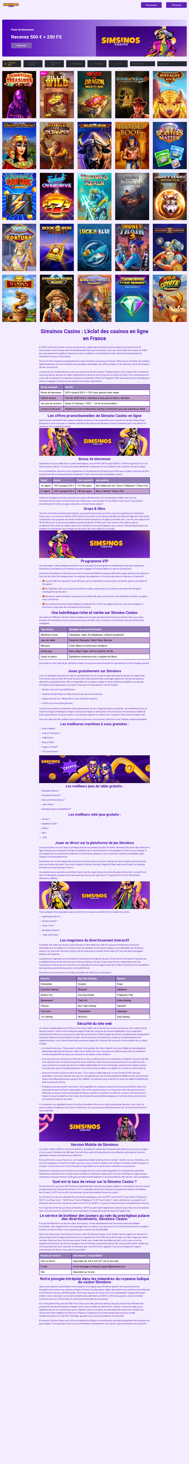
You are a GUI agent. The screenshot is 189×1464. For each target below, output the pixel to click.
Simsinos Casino (108, 423)
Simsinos (91, 361)
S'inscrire (176, 5)
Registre (19, 94)
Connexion (151, 5)
